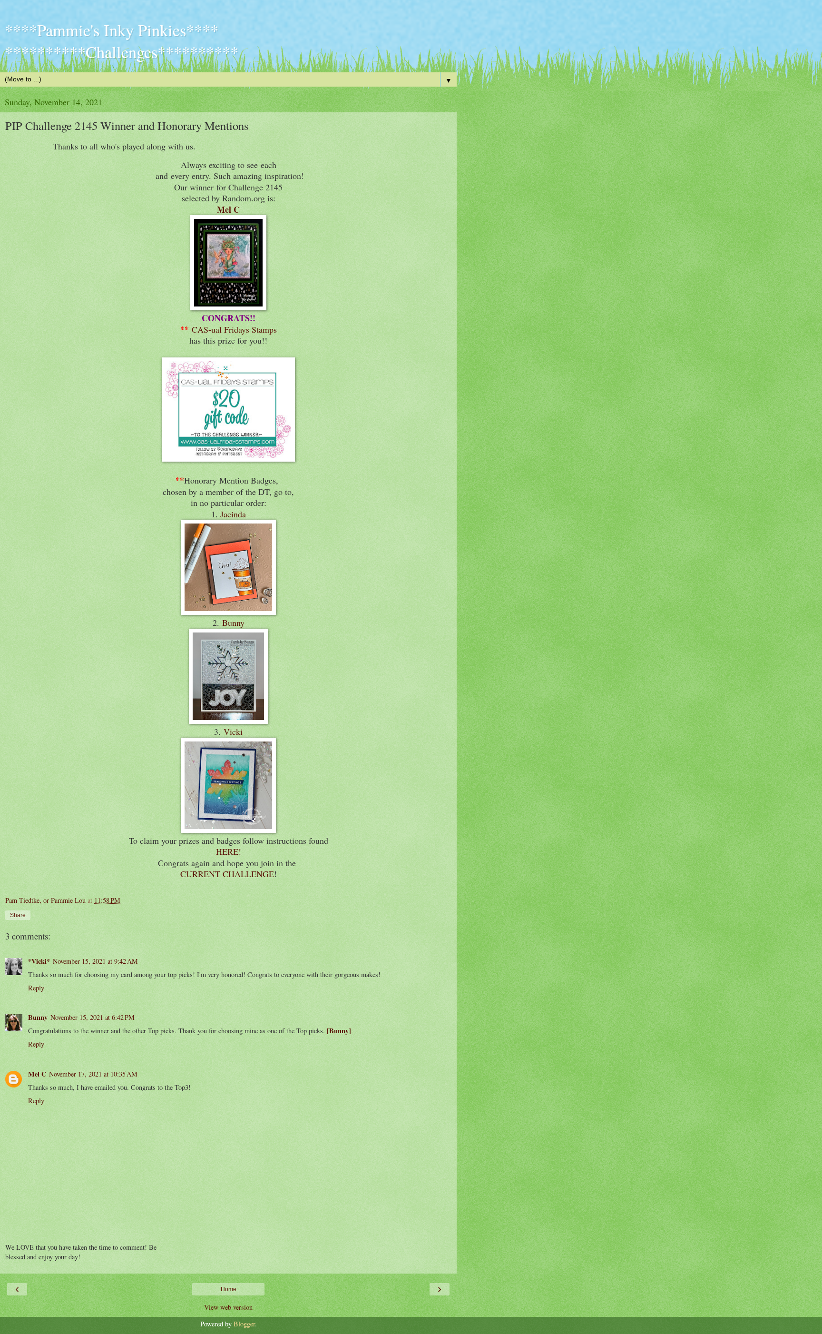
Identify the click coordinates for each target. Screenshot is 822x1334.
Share (18, 915)
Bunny (233, 622)
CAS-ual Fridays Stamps (234, 329)
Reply (36, 987)
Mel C (228, 209)
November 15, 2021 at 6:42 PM (92, 1017)
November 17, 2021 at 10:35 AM (93, 1073)
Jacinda (233, 514)
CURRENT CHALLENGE (227, 873)
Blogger (244, 1323)
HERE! (228, 851)
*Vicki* (39, 961)
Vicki (233, 731)
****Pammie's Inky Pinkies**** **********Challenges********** (121, 41)
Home (228, 1289)
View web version (228, 1307)
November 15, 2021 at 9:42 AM (95, 961)
